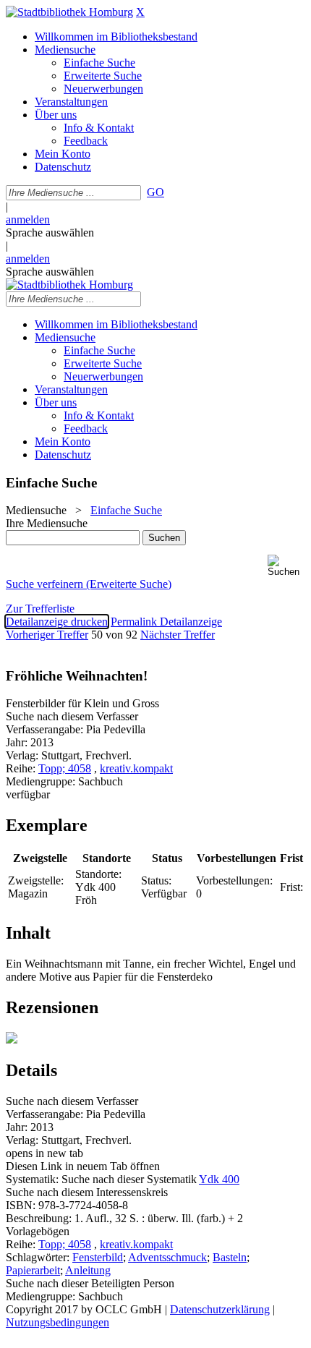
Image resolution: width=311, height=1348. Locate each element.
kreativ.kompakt (136, 768)
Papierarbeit (33, 1270)
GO (155, 192)
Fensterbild (97, 1257)
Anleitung (88, 1270)
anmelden (28, 219)
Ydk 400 (219, 1179)
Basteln (230, 1257)
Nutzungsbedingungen (57, 1322)
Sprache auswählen (50, 232)
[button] (286, 566)
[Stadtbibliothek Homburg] (69, 12)
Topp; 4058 (64, 768)
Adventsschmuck (167, 1257)
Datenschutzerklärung (220, 1309)
